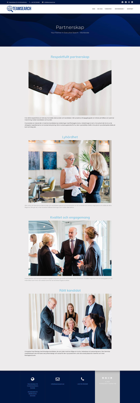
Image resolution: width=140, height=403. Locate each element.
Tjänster (108, 9)
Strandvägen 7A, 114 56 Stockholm (18, 2)
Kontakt (130, 9)
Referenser (119, 9)
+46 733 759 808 (35, 2)
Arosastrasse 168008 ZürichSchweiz (32, 393)
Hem (93, 9)
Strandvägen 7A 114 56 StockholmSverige (32, 386)
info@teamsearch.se (49, 2)
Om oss (100, 9)
